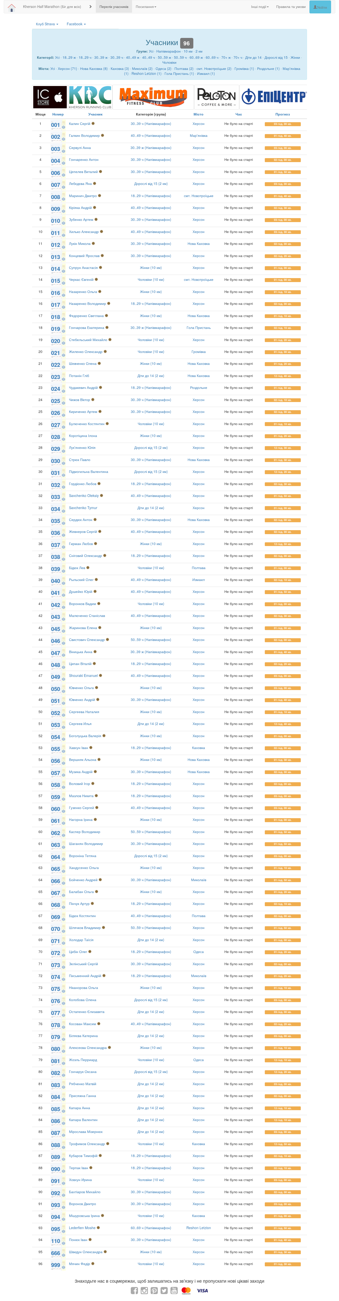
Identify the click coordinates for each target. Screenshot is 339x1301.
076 (55, 1001)
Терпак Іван (78, 1167)
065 (55, 869)
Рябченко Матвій (82, 1083)
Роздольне (198, 387)
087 (55, 1133)
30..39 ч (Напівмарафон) (151, 123)
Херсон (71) (67, 68)
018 (55, 317)
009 (55, 209)
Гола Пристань (199, 327)
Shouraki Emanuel (83, 675)
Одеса (198, 951)
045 (55, 629)
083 (55, 1085)
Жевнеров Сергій (83, 531)
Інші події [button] (258, 6)
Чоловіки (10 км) (151, 279)
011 (55, 233)
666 (55, 1253)
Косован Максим (82, 1023)
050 (55, 689)
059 (55, 797)
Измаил (198, 579)
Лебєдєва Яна (80, 183)
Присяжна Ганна (82, 1095)
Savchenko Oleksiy (84, 495)
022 (55, 365)
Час (239, 114)
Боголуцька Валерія (85, 735)
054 (55, 737)
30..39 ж (100, 57)
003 (55, 149)
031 (55, 473)
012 (55, 245)
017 (55, 305)
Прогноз (282, 114)
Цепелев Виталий (83, 171)
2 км (199, 51)
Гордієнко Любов (82, 483)
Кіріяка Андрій (80, 207)
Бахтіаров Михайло (85, 1191)
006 (55, 173)
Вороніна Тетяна (82, 855)
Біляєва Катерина (83, 1035)
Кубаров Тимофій (83, 1155)
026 (55, 413)
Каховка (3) (120, 68)
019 (55, 329)
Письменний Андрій (85, 975)
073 (55, 965)
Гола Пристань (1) (179, 73)
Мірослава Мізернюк (85, 1131)
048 (55, 665)
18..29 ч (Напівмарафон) (151, 195)
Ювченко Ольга (81, 687)
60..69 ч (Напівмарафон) (151, 1227)
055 (55, 749)
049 (55, 677)
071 (55, 941)
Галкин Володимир (84, 135)
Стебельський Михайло (88, 339)
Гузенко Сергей (81, 807)
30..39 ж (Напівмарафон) (151, 147)
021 (55, 353)
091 (55, 1181)
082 (55, 1073)
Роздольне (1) (268, 68)
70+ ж (226, 57)
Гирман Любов (81, 543)
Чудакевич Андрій (83, 387)
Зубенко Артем (81, 219)
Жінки (295, 57)
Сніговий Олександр (85, 555)
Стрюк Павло (79, 459)
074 (55, 977)
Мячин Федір (79, 1263)
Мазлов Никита (81, 795)
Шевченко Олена (83, 363)
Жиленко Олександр (85, 351)
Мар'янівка (198, 135)
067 (55, 893)
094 (55, 1217)
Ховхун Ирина (80, 1179)
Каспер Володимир (84, 831)
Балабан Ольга (82, 891)
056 (55, 761)
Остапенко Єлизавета (86, 1011)
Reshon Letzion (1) (147, 73)
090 (55, 1169)
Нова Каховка (199, 243)
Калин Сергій (79, 123)
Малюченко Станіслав (87, 615)
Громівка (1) (244, 68)
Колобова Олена (82, 999)
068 (55, 905)
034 (55, 509)
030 (55, 461)
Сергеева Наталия (84, 711)
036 (55, 533)
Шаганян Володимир (86, 843)
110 (55, 1241)
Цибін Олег (78, 951)
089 (55, 1157)
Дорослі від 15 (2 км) (151, 183)
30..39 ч (116, 57)
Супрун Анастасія (83, 267)
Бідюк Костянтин (82, 915)
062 (55, 833)
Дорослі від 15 (276, 57)
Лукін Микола (80, 243)
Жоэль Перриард (83, 1059)
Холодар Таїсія (81, 939)
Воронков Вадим (82, 603)
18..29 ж (69, 57)
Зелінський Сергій (83, 963)
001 (55, 125)
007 (55, 185)
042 (55, 605)
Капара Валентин (83, 1119)
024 (55, 389)
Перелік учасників (114, 6)
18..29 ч (85, 57)
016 (55, 293)
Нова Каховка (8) (94, 68)
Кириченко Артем (83, 411)
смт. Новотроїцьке (198, 195)
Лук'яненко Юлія (82, 447)
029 (55, 449)
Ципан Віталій (80, 663)
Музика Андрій (81, 771)
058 (55, 785)
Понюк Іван (78, 1239)
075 (55, 989)
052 (55, 713)
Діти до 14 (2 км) (150, 375)
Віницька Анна (80, 651)
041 (55, 593)
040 (55, 581)
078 (55, 1025)
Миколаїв (198, 879)
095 (55, 1229)
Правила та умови (291, 6)
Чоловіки (169, 62)
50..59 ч (180, 57)
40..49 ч (148, 57)
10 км (188, 51)
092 (55, 1193)
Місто (198, 114)
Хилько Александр (84, 231)
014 (55, 269)
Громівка (199, 351)
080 (55, 1049)
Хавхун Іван (78, 747)
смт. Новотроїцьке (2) (214, 68)
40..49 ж (132, 57)
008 (55, 197)
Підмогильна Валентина (88, 471)
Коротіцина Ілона (83, 435)
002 (55, 137)
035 (55, 521)
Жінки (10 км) (151, 267)
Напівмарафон (168, 51)
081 (55, 1061)
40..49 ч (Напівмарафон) (151, 135)
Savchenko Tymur (83, 507)
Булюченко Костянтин (86, 423)
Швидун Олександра (85, 1251)
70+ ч (238, 57)
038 (55, 557)
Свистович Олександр (87, 639)
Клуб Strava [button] (46, 23)
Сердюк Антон (80, 519)
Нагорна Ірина (81, 819)
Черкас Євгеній (81, 279)
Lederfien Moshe (82, 1227)
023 (55, 377)
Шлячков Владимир (85, 927)
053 (55, 725)
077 (55, 1013)
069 (55, 917)
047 (55, 653)
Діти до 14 (253, 57)
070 (55, 929)
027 (55, 425)
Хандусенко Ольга (84, 867)
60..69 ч (212, 57)
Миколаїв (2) (142, 68)
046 (55, 641)
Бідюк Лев (77, 567)
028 (55, 437)
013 (55, 257)
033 (55, 497)
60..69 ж (196, 57)
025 (55, 401)
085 (55, 1109)
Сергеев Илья (80, 723)
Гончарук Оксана (83, 1071)
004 (55, 161)
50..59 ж (164, 57)
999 (55, 1265)
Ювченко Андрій (82, 699)
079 (55, 1037)
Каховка (198, 747)
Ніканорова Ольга (83, 987)
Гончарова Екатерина (86, 327)
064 (55, 857)
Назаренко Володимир (87, 303)
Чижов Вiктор (79, 399)
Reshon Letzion (198, 1227)
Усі (151, 51)
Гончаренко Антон (84, 159)
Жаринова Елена (83, 627)
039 (55, 569)
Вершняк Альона (82, 759)
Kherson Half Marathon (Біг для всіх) (52, 6)
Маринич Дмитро (83, 195)
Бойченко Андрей (83, 879)
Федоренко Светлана (86, 315)
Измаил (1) (206, 73)
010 (55, 221)
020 (55, 341)
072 (55, 953)
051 (55, 701)
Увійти (322, 7)
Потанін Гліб (79, 375)
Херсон (198, 123)
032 (55, 485)
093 (55, 1205)
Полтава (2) (184, 68)
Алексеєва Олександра (88, 1047)
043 (55, 617)
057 (55, 773)
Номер (58, 114)
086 (55, 1121)
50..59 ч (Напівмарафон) (151, 639)
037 (55, 545)
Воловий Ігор (79, 783)
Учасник (95, 114)
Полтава (198, 567)
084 (55, 1097)
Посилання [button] (145, 6)
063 (55, 845)
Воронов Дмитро (82, 1203)
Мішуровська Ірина (84, 1215)
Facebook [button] (75, 23)
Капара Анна (79, 1107)
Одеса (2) (163, 68)
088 (55, 1145)
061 (55, 821)
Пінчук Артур (79, 903)
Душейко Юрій (80, 591)
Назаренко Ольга (83, 291)
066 (55, 881)
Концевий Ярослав (84, 255)
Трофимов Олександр (87, 1143)
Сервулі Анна (80, 147)
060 (55, 809)
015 (55, 281)
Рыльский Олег (81, 579)
